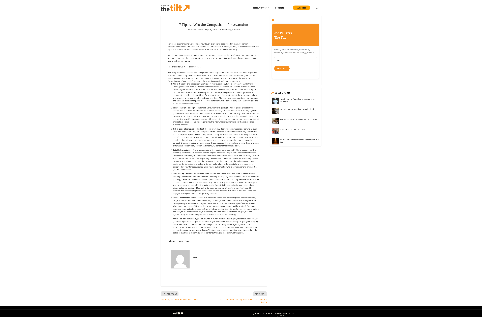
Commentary (225, 29)
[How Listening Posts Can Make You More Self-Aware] (275, 101)
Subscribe (301, 7)
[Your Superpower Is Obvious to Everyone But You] (275, 141)
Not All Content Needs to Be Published (297, 109)
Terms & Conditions (273, 313)
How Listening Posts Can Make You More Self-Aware (297, 100)
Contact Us (289, 313)
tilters (194, 257)
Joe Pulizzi (258, 313)
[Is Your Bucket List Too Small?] (275, 131)
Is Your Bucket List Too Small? (293, 129)
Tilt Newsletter (258, 8)
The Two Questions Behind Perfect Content (299, 119)
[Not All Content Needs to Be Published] (275, 111)
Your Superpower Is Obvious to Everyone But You (299, 140)
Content (236, 29)
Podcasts (279, 8)
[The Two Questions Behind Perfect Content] (275, 121)
